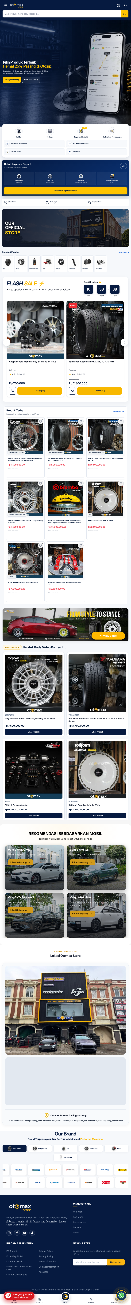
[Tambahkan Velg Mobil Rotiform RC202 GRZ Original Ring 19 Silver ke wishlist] (40, 483)
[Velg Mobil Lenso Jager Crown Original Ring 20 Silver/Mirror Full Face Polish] (25, 436)
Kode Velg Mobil (14, 1256)
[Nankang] (12, 1170)
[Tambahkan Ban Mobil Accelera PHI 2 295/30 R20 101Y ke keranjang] (72, 391)
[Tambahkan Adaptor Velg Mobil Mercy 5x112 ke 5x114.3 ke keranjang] (12, 391)
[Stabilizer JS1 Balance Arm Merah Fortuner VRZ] (65, 561)
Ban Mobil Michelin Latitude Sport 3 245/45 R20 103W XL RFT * (64, 459)
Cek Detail (11, 474)
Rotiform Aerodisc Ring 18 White (100, 520)
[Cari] (124, 14)
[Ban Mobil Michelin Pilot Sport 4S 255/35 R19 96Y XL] (106, 436)
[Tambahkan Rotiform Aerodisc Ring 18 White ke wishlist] (121, 483)
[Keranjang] (125, 5)
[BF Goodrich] (116, 1170)
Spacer (9, 1224)
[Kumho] (78, 1182)
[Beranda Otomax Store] (20, 1207)
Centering (19, 1224)
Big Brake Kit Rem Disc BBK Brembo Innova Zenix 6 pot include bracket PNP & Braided (64, 521)
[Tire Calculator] (118, 5)
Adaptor (62, 1221)
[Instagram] (9, 1233)
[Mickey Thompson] (95, 1182)
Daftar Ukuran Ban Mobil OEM (18, 1268)
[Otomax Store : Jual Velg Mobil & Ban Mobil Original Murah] (17, 5)
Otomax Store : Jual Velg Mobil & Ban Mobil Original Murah (70, 1289)
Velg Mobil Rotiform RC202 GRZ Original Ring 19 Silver (25, 521)
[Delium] (9, 1182)
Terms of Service (47, 1261)
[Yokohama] (99, 1170)
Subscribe (115, 1262)
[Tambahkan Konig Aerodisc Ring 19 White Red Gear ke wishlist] (40, 545)
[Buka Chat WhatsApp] (121, 1295)
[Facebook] (17, 1233)
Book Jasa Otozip (31, 80)
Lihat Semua (124, 252)
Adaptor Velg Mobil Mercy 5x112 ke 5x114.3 (32, 361)
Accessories (79, 1222)
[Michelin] (64, 1170)
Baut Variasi (51, 1221)
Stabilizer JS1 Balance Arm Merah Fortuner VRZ (64, 583)
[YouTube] (24, 1233)
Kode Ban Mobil (14, 1261)
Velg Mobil (78, 1211)
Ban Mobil (78, 1217)
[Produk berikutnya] (124, 342)
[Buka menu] (6, 5)
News (76, 1232)
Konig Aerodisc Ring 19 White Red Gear (23, 582)
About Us (43, 1272)
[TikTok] (32, 1233)
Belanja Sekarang (12, 80)
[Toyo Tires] (47, 1170)
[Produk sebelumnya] (6, 342)
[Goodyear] (43, 1182)
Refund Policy (46, 1251)
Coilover (10, 1221)
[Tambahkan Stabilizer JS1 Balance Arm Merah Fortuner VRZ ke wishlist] (81, 545)
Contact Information (49, 1266)
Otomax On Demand (16, 1274)
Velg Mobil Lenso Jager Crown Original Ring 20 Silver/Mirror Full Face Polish (25, 459)
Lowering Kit (22, 1221)
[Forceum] (26, 1182)
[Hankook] (60, 1182)
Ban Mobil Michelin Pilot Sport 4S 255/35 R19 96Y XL (105, 459)
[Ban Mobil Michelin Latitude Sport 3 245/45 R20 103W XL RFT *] (65, 436)
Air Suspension (37, 1221)
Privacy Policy (46, 1256)
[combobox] (62, 13)
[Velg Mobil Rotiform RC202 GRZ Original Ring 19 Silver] (25, 498)
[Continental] (81, 1170)
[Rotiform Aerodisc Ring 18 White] (106, 498)
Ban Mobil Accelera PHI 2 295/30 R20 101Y (91, 361)
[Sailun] (30, 1170)
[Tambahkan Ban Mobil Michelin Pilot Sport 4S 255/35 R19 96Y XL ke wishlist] (121, 421)
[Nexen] (112, 1182)
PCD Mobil (11, 1251)
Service (77, 1227)
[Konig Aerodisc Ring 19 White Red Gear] (25, 561)
